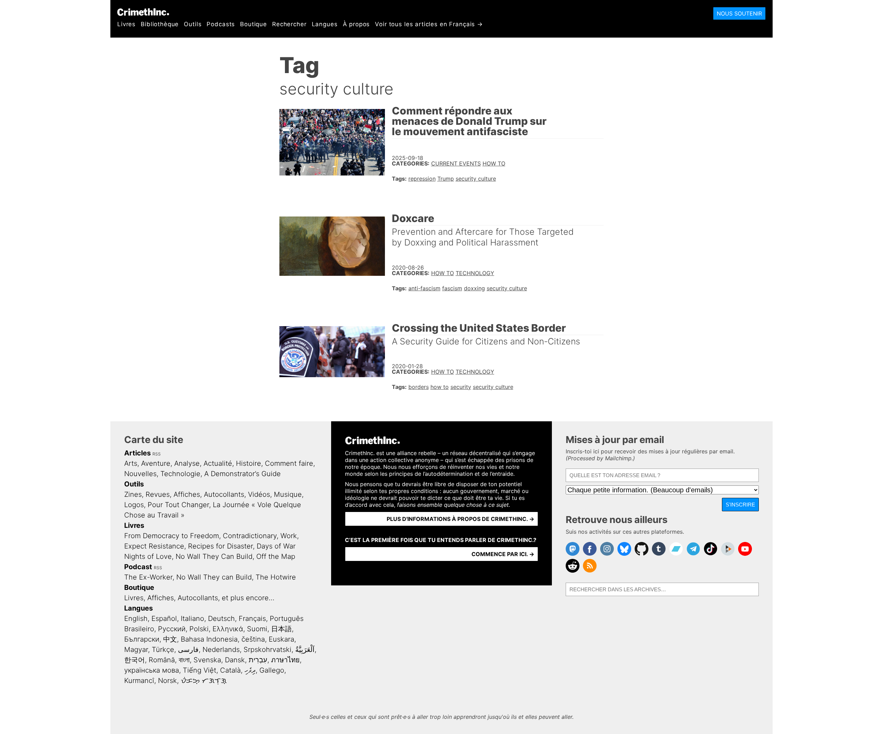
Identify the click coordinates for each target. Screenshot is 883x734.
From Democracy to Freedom (171, 536)
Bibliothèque (160, 24)
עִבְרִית (258, 660)
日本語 (281, 629)
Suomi (257, 629)
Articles (137, 453)
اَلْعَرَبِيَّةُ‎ (305, 649)
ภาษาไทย (285, 660)
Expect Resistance (154, 546)
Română (162, 660)
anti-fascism (424, 288)
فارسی (188, 649)
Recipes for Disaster (220, 546)
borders (418, 386)
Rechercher (289, 24)
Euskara (281, 639)
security (460, 386)
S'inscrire (740, 504)
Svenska (207, 660)
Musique (288, 494)
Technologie (180, 474)
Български (141, 639)
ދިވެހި (250, 670)
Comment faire (289, 463)
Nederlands (221, 649)
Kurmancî (139, 680)
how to (439, 386)
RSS (156, 453)
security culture (476, 178)
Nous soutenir (739, 13)
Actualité (218, 463)
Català (230, 670)
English (136, 618)
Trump (445, 178)
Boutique (253, 24)
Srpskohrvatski (267, 649)
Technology (475, 273)
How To (494, 163)
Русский (172, 629)
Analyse (187, 463)
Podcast (138, 567)
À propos (356, 24)
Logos (134, 505)
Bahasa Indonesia (209, 639)
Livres (126, 24)
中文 (170, 639)
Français (252, 618)
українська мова (151, 670)
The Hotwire (276, 577)
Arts (130, 463)
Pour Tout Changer (178, 505)
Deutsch (221, 618)
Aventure (155, 463)
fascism (452, 288)
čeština (253, 639)
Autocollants (224, 494)
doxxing (474, 288)
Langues (325, 24)
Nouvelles (140, 474)
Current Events (456, 163)
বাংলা (184, 660)
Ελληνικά (227, 629)
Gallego (271, 670)
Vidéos (259, 494)
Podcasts (221, 24)
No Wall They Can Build (214, 556)
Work (288, 536)
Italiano (192, 618)
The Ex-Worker (148, 577)
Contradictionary (250, 536)
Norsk (167, 680)
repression (422, 178)
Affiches (186, 494)
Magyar (136, 649)
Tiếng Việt (199, 670)
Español (164, 618)
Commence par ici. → (503, 554)
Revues (158, 494)
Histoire (248, 463)
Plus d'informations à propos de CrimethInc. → (460, 518)
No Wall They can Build (214, 577)
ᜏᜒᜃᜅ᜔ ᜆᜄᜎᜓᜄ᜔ (204, 680)
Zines (133, 494)
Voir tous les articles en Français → (429, 24)
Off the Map (275, 556)
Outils (192, 24)
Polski (199, 629)
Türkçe (163, 649)
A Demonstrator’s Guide (242, 474)
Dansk (235, 660)
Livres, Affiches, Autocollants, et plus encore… (199, 598)
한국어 (134, 660)
